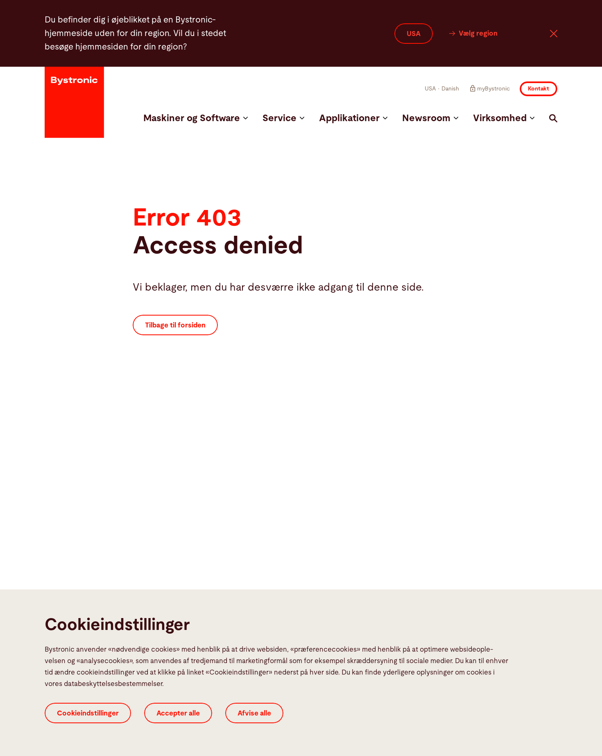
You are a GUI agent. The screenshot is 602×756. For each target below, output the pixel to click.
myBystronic (493, 89)
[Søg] (553, 118)
